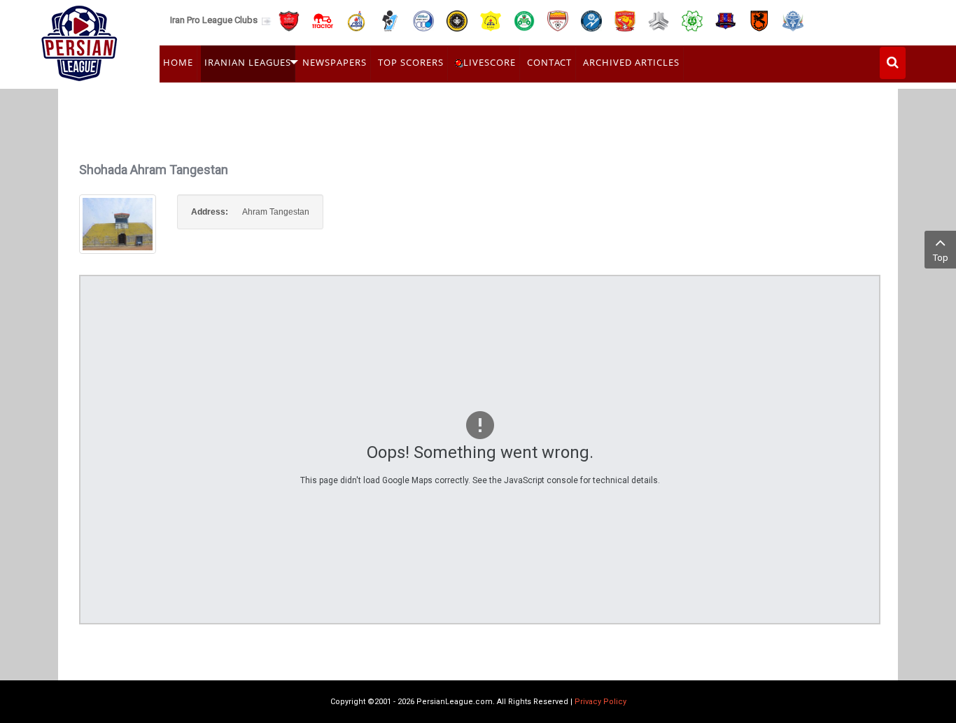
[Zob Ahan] (524, 20)
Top (940, 257)
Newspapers (334, 62)
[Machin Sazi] (692, 20)
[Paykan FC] (389, 20)
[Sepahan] (457, 20)
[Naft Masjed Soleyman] (356, 20)
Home (178, 62)
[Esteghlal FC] (423, 20)
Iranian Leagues (247, 62)
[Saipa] (658, 20)
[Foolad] (557, 20)
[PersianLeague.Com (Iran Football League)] (79, 40)
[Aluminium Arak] (792, 20)
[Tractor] (322, 20)
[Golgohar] (591, 20)
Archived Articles (631, 62)
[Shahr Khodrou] (624, 20)
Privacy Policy (600, 701)
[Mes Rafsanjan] (759, 20)
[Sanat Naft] (490, 20)
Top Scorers (411, 62)
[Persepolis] (289, 20)
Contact (549, 62)
